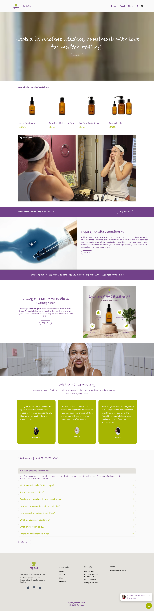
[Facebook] (28, 588)
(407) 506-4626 (90, 579)
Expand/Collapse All (25, 465)
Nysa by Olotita (89, 571)
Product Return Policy (118, 571)
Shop (130, 6)
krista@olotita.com (91, 583)
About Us (62, 581)
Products (62, 575)
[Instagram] (34, 588)
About (122, 6)
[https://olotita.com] (16, 6)
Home (113, 6)
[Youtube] (40, 588)
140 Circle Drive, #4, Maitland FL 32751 (91, 575)
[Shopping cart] (142, 6)
